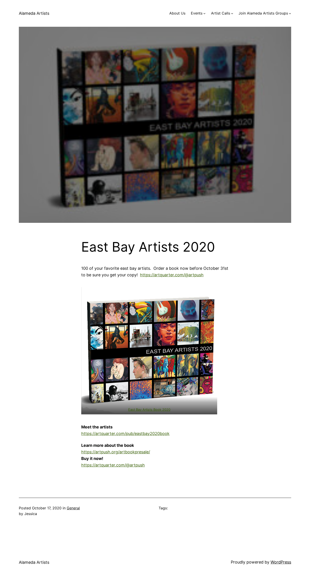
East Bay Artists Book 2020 (149, 409)
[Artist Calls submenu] (232, 13)
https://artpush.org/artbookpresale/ (115, 452)
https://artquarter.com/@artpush (172, 274)
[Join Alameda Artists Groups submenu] (290, 13)
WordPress (281, 562)
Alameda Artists (34, 13)
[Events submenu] (204, 13)
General (73, 508)
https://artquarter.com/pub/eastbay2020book (125, 433)
